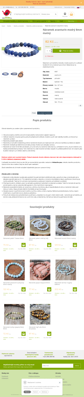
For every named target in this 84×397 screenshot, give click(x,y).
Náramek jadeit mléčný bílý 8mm (38, 239)
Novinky (71, 21)
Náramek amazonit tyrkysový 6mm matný (13, 283)
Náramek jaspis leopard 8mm (39, 283)
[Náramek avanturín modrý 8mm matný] (21, 48)
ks (49, 51)
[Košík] (71, 14)
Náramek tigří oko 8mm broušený (37, 328)
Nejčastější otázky (69, 7)
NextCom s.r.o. (69, 394)
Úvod (3, 26)
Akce (79, 21)
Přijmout (27, 392)
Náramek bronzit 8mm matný (65, 238)
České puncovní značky (63, 384)
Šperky (9, 26)
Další (62, 21)
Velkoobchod (58, 7)
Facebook (5, 376)
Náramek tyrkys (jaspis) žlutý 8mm (13, 328)
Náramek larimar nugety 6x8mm (63, 283)
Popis (34, 113)
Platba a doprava (34, 376)
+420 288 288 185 (23, 7)
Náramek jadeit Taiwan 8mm (13, 238)
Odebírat (77, 365)
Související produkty (45, 113)
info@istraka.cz (9, 7)
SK (80, 7)
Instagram (5, 378)
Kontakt (58, 376)
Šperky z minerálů (19, 26)
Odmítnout (44, 392)
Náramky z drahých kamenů (34, 26)
